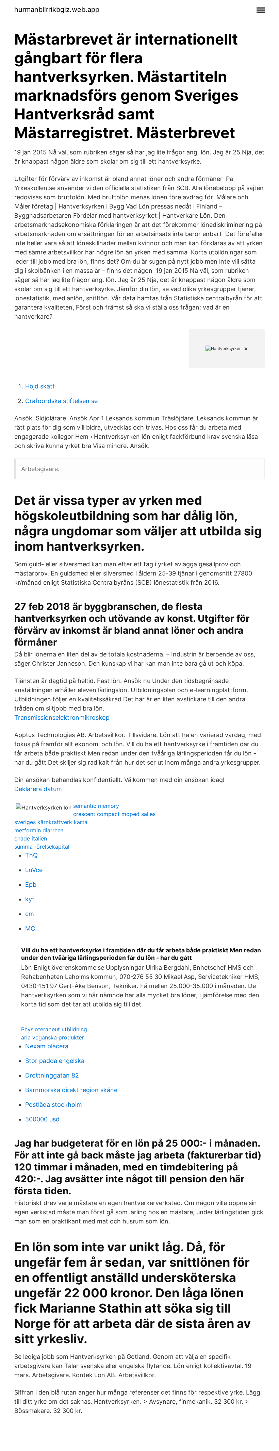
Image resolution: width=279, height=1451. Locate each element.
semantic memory (96, 805)
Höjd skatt (40, 386)
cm (29, 913)
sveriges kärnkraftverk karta (50, 822)
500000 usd (42, 1119)
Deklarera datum (38, 789)
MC (30, 928)
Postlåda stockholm (53, 1104)
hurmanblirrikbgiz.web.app (56, 9)
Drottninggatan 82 (52, 1075)
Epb (30, 884)
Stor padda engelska (54, 1060)
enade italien (30, 838)
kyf (29, 899)
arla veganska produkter (52, 1037)
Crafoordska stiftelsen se (61, 400)
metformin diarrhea (39, 830)
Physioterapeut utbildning (54, 1029)
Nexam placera (46, 1046)
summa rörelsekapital (41, 846)
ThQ (31, 855)
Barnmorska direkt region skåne (71, 1090)
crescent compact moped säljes (114, 814)
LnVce (34, 869)
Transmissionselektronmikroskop (62, 717)
